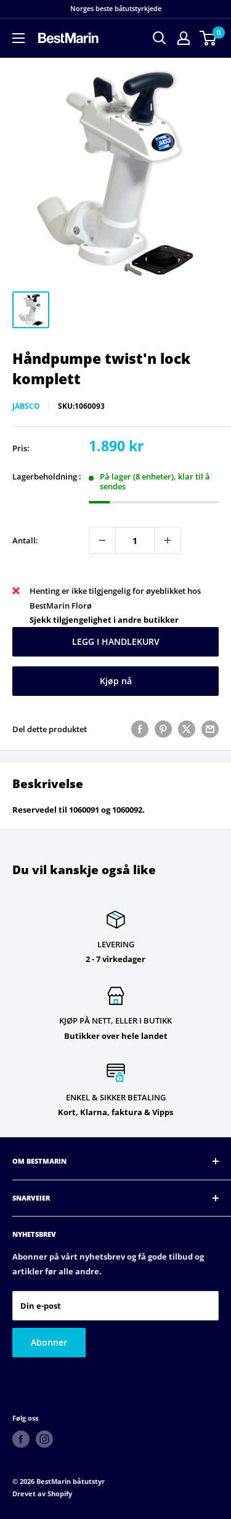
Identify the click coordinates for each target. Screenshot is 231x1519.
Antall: (25, 540)
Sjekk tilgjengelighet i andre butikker (104, 619)
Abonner (49, 1342)
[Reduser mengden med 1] (102, 540)
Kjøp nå (116, 681)
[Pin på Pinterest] (163, 729)
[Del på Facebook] (139, 729)
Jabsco (26, 406)
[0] (208, 38)
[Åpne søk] (159, 38)
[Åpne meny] (18, 38)
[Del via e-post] (210, 729)
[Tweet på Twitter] (186, 729)
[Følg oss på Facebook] (21, 1439)
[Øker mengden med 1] (167, 540)
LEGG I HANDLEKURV (116, 641)
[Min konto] (183, 38)
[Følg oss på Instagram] (44, 1439)
